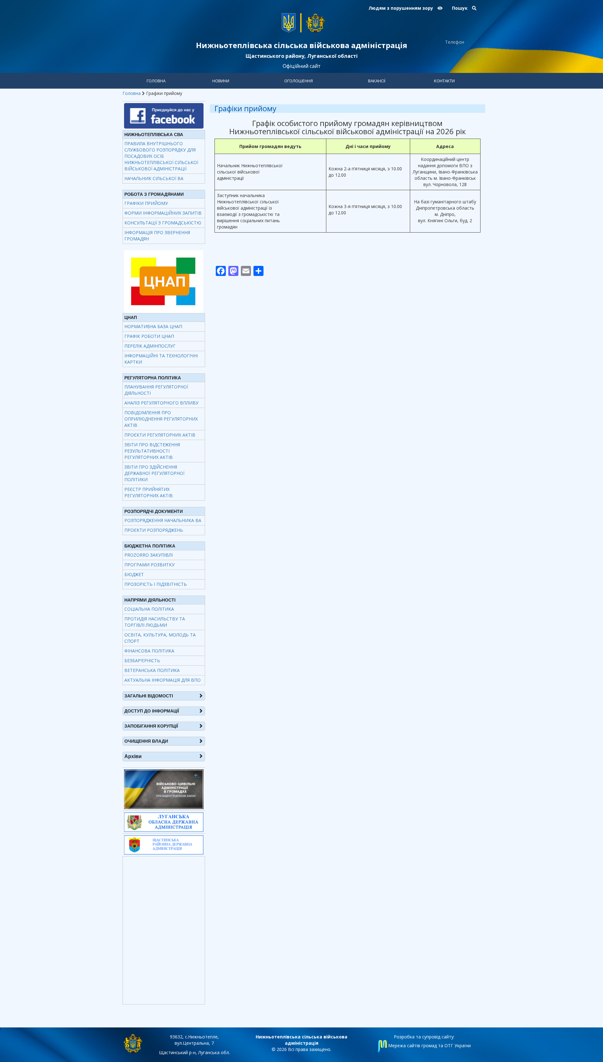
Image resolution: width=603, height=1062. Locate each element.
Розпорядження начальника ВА (162, 520)
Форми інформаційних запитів (163, 213)
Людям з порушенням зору (401, 8)
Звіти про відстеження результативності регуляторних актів (152, 451)
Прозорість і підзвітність (155, 584)
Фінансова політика (149, 651)
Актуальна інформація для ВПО (162, 680)
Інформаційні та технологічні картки (161, 359)
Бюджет (134, 574)
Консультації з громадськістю (162, 223)
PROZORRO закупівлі (148, 555)
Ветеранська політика (152, 670)
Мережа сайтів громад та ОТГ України (429, 1045)
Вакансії (376, 81)
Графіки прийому (146, 203)
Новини (220, 81)
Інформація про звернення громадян (157, 235)
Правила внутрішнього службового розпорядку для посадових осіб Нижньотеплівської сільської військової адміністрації (161, 156)
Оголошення (298, 81)
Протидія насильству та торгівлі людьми (154, 622)
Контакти (444, 81)
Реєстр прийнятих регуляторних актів (148, 492)
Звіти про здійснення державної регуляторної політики (154, 473)
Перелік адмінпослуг (150, 346)
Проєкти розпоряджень (153, 530)
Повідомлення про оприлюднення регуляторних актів (161, 419)
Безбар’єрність (142, 660)
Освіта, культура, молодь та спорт (160, 638)
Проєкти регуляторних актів (159, 435)
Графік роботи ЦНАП (149, 336)
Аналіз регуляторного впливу (161, 403)
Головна (156, 81)
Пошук (460, 8)
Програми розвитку (149, 565)
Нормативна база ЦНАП (153, 326)
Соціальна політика (149, 609)
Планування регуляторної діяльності (156, 390)
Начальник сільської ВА (153, 178)
